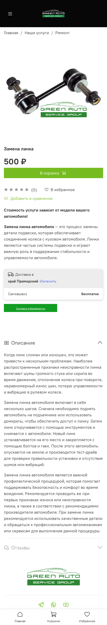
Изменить (48, 281)
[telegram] (41, 605)
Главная (11, 32)
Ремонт (62, 32)
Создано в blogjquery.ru (30, 308)
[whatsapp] (53, 605)
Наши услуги (37, 32)
